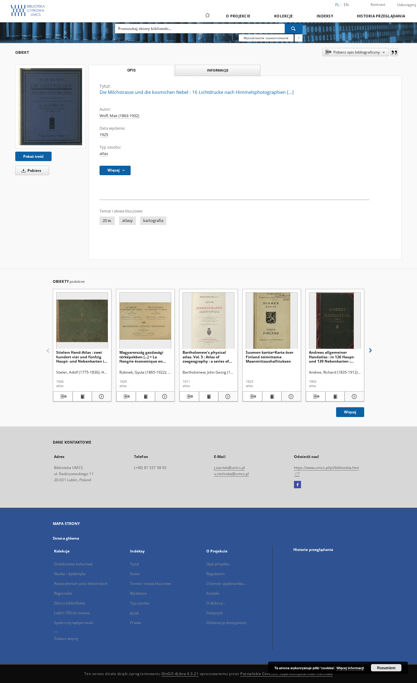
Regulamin (215, 573)
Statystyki (214, 612)
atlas (104, 153)
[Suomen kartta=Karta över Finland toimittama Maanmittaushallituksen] (271, 321)
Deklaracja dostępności (226, 622)
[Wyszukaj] (294, 28)
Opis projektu (218, 564)
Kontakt (212, 593)
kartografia (153, 220)
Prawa (135, 622)
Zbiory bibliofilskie (69, 603)
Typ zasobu (140, 603)
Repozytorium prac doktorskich (80, 583)
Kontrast (378, 4)
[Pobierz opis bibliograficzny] (62, 397)
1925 (104, 134)
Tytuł (134, 564)
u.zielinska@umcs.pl (231, 473)
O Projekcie (238, 16)
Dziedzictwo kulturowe (73, 564)
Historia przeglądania (381, 16)
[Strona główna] (207, 16)
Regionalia (63, 593)
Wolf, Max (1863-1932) (119, 115)
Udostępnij (406, 4)
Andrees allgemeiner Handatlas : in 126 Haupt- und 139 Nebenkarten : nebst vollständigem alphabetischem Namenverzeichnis (332, 357)
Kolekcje (283, 16)
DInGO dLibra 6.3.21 (180, 673)
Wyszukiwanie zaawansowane (266, 38)
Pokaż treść (33, 156)
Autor (135, 573)
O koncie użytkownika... (226, 583)
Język (134, 612)
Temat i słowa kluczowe (150, 583)
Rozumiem (386, 667)
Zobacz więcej (66, 638)
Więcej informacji (350, 668)
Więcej (350, 412)
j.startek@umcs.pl (229, 467)
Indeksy (325, 16)
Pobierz (34, 170)
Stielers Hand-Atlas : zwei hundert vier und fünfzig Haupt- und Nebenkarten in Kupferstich (81, 357)
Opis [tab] (131, 70)
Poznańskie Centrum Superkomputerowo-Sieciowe (286, 673)
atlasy (127, 220)
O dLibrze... (216, 603)
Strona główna (66, 538)
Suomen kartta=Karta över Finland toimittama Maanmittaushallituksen (269, 357)
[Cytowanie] (394, 52)
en (346, 5)
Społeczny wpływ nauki (73, 622)
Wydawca (138, 593)
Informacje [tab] (217, 70)
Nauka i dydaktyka (69, 573)
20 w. (107, 220)
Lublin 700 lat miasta (72, 612)
